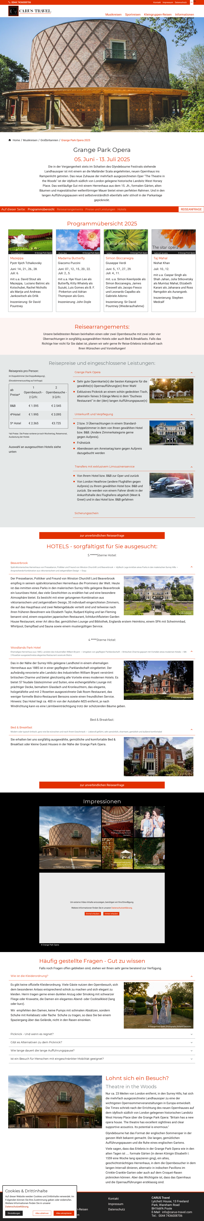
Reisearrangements (70, 209)
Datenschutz (181, 2)
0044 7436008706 (170, 1215)
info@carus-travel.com (177, 1212)
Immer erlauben (111, 914)
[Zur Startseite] (29, 11)
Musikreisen (113, 14)
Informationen (184, 14)
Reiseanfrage (191, 209)
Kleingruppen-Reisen (158, 14)
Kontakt (157, 2)
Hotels (122, 209)
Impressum (168, 2)
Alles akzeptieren (64, 1213)
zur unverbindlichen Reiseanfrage (102, 535)
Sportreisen (133, 14)
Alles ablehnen (42, 1213)
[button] (134, 373)
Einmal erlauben (92, 914)
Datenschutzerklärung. (122, 908)
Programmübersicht (41, 209)
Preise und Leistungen (100, 209)
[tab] (170, 397)
